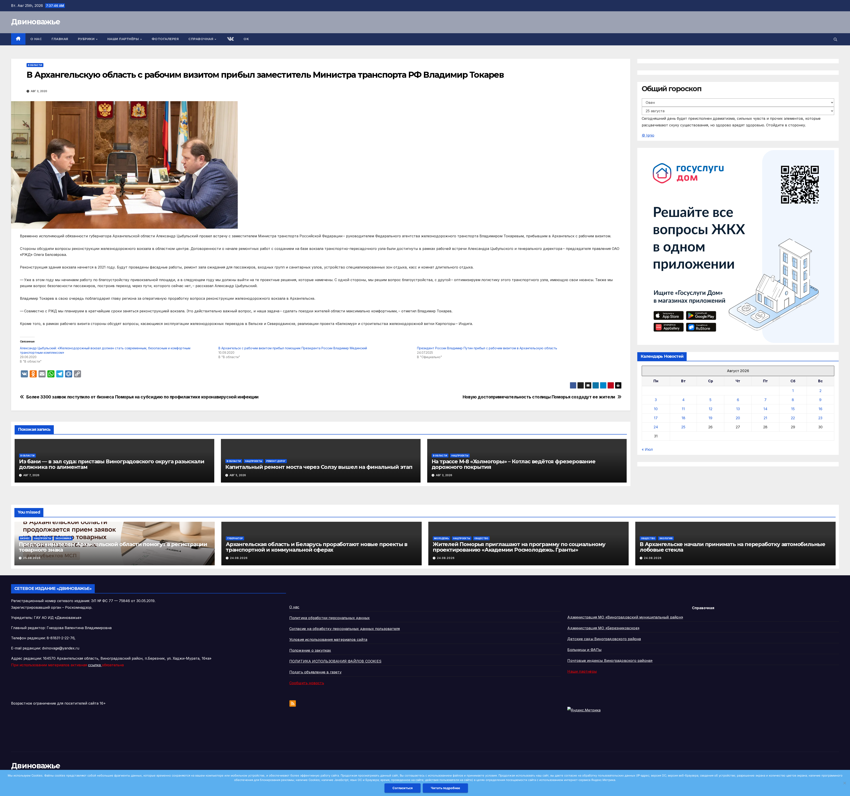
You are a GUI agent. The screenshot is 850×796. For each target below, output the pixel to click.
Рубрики (87, 39)
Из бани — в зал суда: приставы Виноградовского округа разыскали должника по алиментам (111, 464)
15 (793, 409)
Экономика (63, 538)
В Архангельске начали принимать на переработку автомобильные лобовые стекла (732, 547)
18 (683, 418)
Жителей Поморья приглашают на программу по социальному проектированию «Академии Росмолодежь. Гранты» (519, 547)
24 (656, 427)
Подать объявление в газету (315, 672)
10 (656, 409)
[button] (835, 39)
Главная (60, 39)
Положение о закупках (310, 650)
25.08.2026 (32, 558)
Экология (665, 538)
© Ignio (648, 135)
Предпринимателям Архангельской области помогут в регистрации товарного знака (113, 547)
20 (738, 418)
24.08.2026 (239, 558)
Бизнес (25, 538)
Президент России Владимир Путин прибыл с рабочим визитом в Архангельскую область (487, 348)
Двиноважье (35, 21)
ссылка (95, 665)
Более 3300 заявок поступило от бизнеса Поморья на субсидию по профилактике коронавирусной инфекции (142, 397)
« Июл (647, 449)
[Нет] (844, 783)
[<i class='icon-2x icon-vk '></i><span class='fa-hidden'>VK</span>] (230, 39)
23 (820, 418)
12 (710, 409)
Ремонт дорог (276, 461)
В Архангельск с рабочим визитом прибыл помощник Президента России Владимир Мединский (292, 348)
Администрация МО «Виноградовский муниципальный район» (625, 617)
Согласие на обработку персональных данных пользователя (344, 628)
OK (246, 39)
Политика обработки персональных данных (329, 618)
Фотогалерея (165, 39)
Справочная (201, 39)
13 (738, 409)
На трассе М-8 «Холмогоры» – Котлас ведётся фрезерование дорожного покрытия (513, 464)
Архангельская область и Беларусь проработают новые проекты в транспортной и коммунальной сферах (316, 547)
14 (765, 409)
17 (656, 418)
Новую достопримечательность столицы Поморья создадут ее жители (539, 397)
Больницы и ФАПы (584, 649)
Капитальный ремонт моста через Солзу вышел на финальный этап (318, 467)
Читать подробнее (445, 788)
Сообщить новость (306, 683)
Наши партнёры (123, 39)
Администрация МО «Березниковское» (603, 628)
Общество (481, 538)
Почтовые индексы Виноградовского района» (610, 660)
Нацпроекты (253, 461)
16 (820, 409)
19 (710, 418)
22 (793, 418)
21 (765, 418)
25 (683, 427)
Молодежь (441, 538)
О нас (36, 39)
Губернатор (235, 538)
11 (683, 409)
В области (35, 65)
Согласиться (402, 788)
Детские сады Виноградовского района (604, 639)
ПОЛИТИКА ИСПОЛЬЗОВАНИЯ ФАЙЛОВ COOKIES (335, 661)
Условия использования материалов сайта (328, 639)
